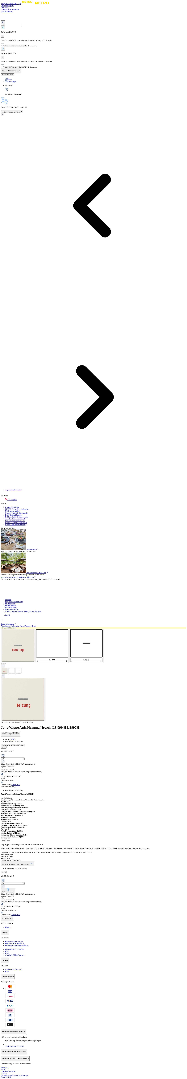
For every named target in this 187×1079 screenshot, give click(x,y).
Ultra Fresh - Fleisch (12, 507)
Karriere (8, 927)
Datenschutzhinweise (8, 1071)
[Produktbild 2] (11, 671)
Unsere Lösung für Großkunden (16, 523)
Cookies (3, 1073)
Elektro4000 (15, 785)
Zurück (7, 615)
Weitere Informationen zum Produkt (13, 745)
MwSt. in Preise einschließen (11, 112)
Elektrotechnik (10, 604)
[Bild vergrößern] (23, 699)
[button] (93, 620)
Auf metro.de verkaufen (13, 969)
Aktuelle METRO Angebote (15, 955)
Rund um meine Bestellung (14, 943)
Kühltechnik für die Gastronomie (16, 517)
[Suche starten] (3, 49)
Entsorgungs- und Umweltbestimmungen (15, 1075)
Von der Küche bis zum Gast (15, 521)
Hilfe (7, 951)
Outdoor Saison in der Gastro (36, 573)
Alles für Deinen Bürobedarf (15, 519)
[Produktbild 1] (4, 671)
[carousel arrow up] (3, 666)
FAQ (7, 953)
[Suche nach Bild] (3, 27)
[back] (3, 22)
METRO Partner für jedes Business (17, 509)
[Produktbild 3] (18, 671)
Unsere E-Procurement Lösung (15, 525)
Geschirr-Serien (31, 549)
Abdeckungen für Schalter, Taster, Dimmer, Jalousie (23, 611)
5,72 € (4, 747)
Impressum (4, 1067)
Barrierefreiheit (6, 1077)
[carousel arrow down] (3, 676)
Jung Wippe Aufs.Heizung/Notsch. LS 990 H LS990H (40, 727)
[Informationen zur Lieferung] (15, 910)
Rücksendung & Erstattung (14, 949)
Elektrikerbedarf (10, 606)
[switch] (7, 74)
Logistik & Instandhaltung (14, 602)
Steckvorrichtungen (12, 609)
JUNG (12, 739)
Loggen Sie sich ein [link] (7, 766)
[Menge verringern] (2, 759)
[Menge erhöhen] (24, 759)
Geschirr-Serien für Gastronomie (16, 513)
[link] (95, 89)
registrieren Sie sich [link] (7, 770)
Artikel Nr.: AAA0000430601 (10, 733)
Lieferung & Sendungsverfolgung (16, 945)
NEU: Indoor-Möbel (12, 511)
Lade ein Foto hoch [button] (11, 46)
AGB (3, 1069)
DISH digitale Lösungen (13, 515)
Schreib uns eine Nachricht (14, 1046)
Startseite (8, 600)
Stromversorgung (11, 607)
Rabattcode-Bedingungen (14, 941)
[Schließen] (2, 114)
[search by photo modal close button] (2, 36)
